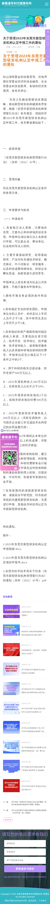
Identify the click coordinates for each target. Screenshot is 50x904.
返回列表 (8, 820)
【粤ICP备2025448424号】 (16, 901)
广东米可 (42, 901)
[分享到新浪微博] (34, 51)
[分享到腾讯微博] (44, 51)
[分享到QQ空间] (29, 51)
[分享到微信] (39, 51)
